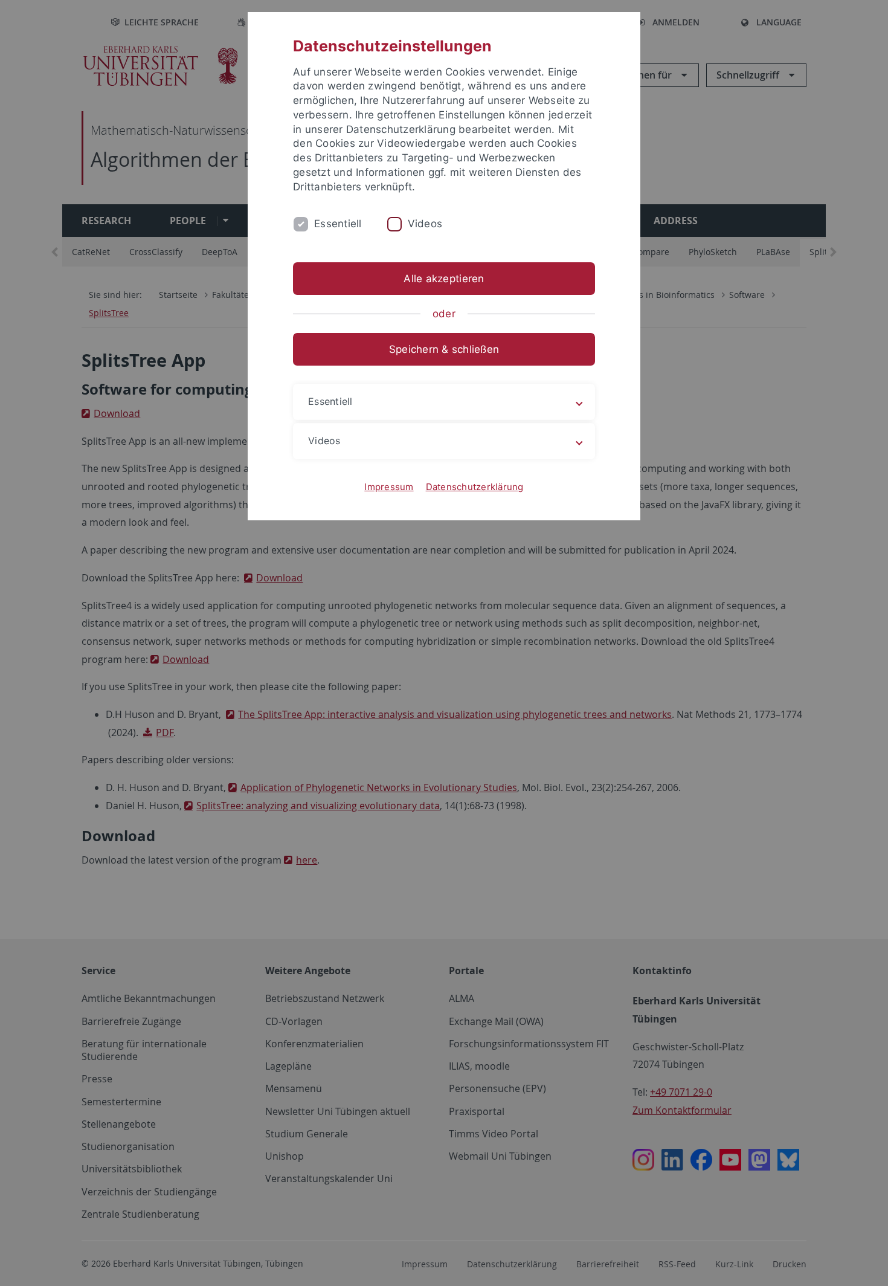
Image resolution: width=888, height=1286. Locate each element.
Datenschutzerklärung (475, 487)
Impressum (388, 487)
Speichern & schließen (444, 349)
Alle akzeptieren (444, 279)
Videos (425, 224)
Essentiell (338, 224)
